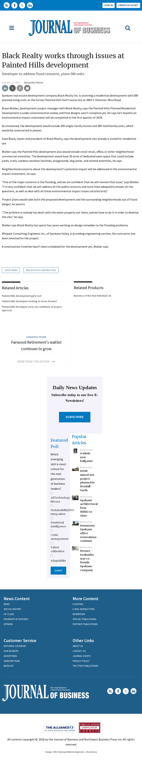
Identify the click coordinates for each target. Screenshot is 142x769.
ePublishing (91, 751)
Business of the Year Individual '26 (92, 295)
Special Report (12, 609)
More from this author (34, 361)
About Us (78, 646)
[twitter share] (12, 88)
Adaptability (58, 560)
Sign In (108, 5)
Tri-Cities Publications (85, 665)
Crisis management (59, 536)
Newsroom (79, 614)
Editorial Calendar (15, 646)
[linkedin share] (5, 88)
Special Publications (84, 619)
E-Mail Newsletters (83, 609)
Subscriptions (12, 661)
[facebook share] (20, 88)
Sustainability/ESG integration (62, 511)
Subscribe (75, 417)
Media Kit (9, 665)
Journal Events (81, 656)
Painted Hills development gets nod (21, 295)
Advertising (10, 656)
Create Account (128, 5)
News (6, 604)
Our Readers (11, 651)
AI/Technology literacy (60, 499)
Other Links (83, 640)
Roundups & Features (16, 619)
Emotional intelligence (58, 524)
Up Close (9, 614)
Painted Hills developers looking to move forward (29, 301)
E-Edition (78, 604)
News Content (17, 598)
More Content (85, 598)
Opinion (8, 624)
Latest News (10, 270)
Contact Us (79, 651)
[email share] (27, 88)
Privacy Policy (81, 661)
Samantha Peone (33, 82)
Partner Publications (85, 624)
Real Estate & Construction (41, 270)
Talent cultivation (57, 549)
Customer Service (20, 640)
